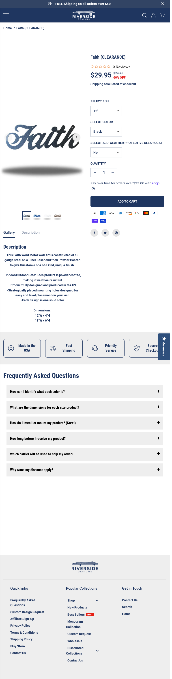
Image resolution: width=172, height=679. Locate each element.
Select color (101, 122)
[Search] (144, 15)
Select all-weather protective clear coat (126, 143)
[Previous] (8, 137)
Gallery (9, 232)
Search (127, 607)
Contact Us (18, 653)
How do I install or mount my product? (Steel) (43, 423)
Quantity (98, 163)
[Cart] (162, 15)
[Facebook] (94, 233)
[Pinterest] (116, 233)
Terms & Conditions (24, 632)
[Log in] (153, 15)
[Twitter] (105, 233)
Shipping (96, 84)
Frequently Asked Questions (22, 602)
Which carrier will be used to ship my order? (41, 454)
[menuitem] (84, 600)
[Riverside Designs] (84, 15)
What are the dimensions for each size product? (44, 407)
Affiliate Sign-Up (22, 619)
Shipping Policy (21, 639)
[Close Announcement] (162, 4)
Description (31, 232)
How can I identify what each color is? (37, 392)
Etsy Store (17, 646)
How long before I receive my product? (38, 438)
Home (7, 28)
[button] (6, 15)
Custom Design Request (27, 612)
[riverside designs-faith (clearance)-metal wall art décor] (42, 137)
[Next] (76, 137)
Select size (99, 101)
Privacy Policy (20, 625)
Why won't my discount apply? (31, 470)
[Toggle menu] (97, 600)
